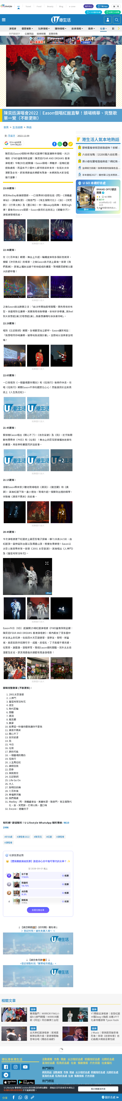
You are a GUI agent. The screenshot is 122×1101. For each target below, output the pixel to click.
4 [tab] (63, 36)
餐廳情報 (83, 1063)
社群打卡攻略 (114, 12)
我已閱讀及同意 (98, 1088)
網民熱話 (47, 1072)
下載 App (104, 6)
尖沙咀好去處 (75, 1059)
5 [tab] (66, 36)
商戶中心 (88, 6)
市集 (56, 1059)
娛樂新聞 (41, 33)
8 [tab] (57, 40)
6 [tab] (69, 36)
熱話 (29, 127)
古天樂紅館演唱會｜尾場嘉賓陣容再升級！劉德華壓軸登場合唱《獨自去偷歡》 (44, 1036)
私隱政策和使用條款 (13, 1090)
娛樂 (33, 1009)
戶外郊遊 (95, 1063)
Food (39, 6)
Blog (61, 6)
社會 (73, 1063)
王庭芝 (11, 135)
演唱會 (12, 28)
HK (18, 6)
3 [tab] (60, 36)
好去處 (9, 836)
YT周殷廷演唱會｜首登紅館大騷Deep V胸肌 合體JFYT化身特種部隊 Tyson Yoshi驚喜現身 (105, 1018)
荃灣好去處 (48, 1063)
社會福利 (107, 1063)
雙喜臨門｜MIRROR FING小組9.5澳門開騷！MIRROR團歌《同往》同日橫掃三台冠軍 (44, 1018)
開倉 (63, 1059)
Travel (28, 6)
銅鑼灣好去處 (92, 1059)
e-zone (72, 6)
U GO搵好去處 (95, 12)
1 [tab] (54, 36)
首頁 (6, 127)
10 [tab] (63, 40)
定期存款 (53, 33)
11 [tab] (66, 40)
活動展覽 (47, 1059)
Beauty (50, 6)
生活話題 (17, 127)
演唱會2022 (23, 836)
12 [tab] (69, 40)
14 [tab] (63, 43)
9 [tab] (60, 40)
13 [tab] (60, 43)
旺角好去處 (63, 1063)
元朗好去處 (108, 1059)
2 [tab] (57, 36)
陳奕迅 (38, 836)
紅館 (49, 836)
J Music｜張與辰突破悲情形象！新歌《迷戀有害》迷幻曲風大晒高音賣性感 (105, 1036)
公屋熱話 (29, 33)
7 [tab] (54, 40)
